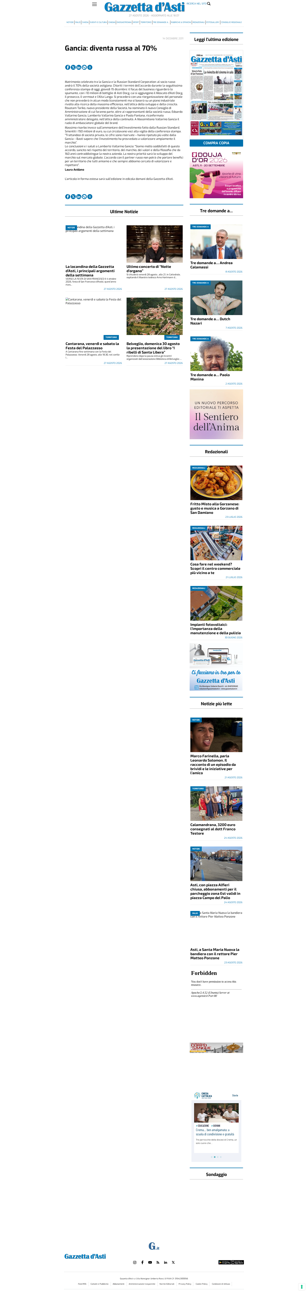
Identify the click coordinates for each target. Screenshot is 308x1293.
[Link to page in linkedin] (78, 67)
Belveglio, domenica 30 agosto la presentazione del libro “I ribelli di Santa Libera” (153, 347)
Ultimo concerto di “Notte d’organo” (149, 268)
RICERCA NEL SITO (197, 3)
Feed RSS (82, 1284)
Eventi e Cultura (98, 22)
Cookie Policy (201, 1284)
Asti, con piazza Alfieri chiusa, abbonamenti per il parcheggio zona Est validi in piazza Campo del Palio (215, 891)
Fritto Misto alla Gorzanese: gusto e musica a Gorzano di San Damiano (214, 508)
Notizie (70, 22)
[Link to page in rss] (157, 1262)
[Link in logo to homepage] (94, 1256)
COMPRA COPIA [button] (216, 143)
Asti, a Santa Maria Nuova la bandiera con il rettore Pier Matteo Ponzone (214, 953)
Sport (136, 22)
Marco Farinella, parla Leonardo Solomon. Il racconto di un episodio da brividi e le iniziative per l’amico (213, 764)
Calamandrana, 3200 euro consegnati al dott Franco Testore (212, 828)
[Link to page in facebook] (67, 67)
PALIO (78, 22)
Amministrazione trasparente (142, 1284)
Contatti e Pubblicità (100, 1284)
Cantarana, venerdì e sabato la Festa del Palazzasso (92, 345)
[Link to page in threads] (89, 67)
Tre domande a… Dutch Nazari (210, 320)
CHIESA (85, 22)
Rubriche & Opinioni (181, 22)
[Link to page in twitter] (73, 67)
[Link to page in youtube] (150, 1262)
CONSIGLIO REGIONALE (231, 22)
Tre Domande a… (161, 22)
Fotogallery (212, 22)
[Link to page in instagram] (134, 1262)
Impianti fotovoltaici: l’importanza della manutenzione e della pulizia (215, 628)
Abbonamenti (119, 1284)
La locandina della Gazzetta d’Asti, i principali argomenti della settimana (90, 270)
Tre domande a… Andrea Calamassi (211, 264)
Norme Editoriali (167, 1284)
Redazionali (199, 22)
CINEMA (111, 22)
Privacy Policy (185, 1284)
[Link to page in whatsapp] (84, 67)
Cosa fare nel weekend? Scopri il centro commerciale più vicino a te (215, 568)
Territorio (146, 22)
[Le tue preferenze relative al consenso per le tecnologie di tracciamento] (301, 1286)
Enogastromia (124, 22)
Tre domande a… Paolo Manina (210, 376)
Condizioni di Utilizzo (221, 1284)
